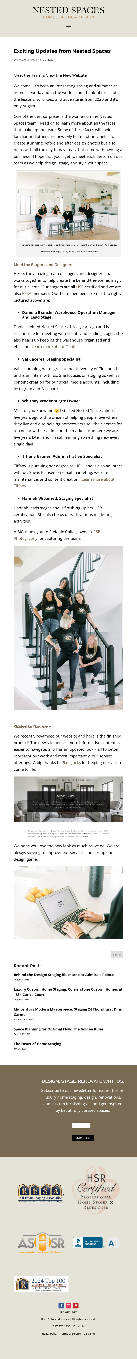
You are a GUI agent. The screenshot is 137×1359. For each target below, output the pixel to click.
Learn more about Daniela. (56, 346)
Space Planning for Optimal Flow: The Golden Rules (59, 1029)
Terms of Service (70, 1333)
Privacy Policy (48, 1333)
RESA (26, 293)
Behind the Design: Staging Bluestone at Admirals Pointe (64, 974)
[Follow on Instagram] (68, 1305)
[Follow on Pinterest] (75, 1305)
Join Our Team (68, 1311)
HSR (80, 286)
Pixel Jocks (71, 762)
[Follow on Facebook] (61, 1305)
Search (117, 954)
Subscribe (82, 1138)
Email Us (78, 1326)
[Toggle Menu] (68, 26)
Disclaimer (90, 1333)
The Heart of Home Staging (37, 1043)
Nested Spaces (26, 59)
